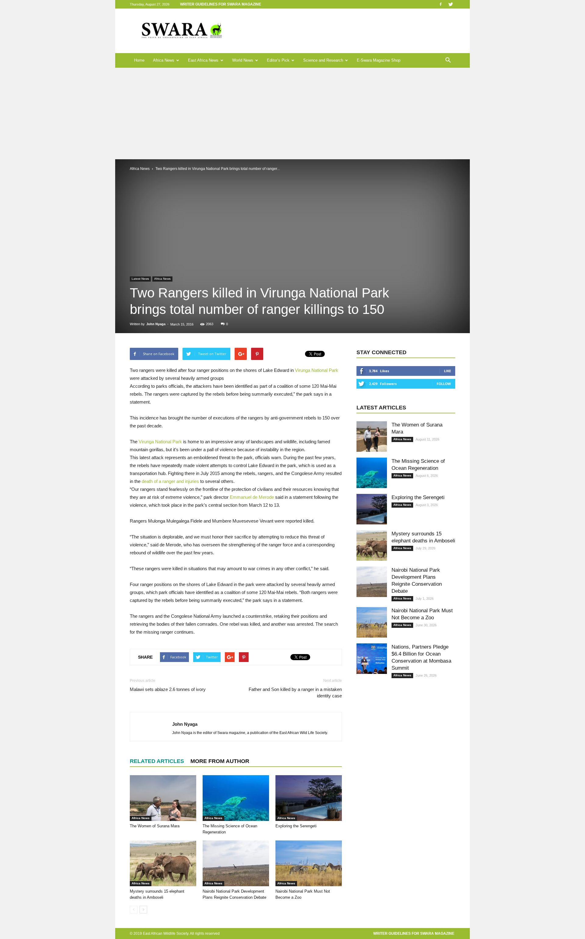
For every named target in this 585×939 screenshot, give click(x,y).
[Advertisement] (292, 113)
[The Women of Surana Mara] (163, 798)
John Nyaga (155, 324)
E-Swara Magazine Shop (378, 60)
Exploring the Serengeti (296, 826)
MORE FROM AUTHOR (219, 761)
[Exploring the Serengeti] (308, 798)
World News (242, 60)
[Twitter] (450, 4)
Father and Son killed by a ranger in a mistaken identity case (295, 692)
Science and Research (323, 60)
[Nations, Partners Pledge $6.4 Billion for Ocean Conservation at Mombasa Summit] (371, 658)
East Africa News (203, 60)
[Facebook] (440, 4)
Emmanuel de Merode (252, 497)
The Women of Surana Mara (154, 826)
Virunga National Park (316, 370)
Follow (444, 383)
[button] (448, 60)
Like (447, 371)
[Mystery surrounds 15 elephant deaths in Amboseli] (163, 863)
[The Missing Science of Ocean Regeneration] (236, 798)
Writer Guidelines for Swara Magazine (221, 4)
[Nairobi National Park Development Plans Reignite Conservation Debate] (236, 863)
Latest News (140, 278)
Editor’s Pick (278, 60)
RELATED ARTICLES (157, 761)
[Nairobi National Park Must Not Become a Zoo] (308, 863)
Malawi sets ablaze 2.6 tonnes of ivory (168, 689)
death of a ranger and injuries (170, 481)
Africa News (163, 60)
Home (139, 60)
